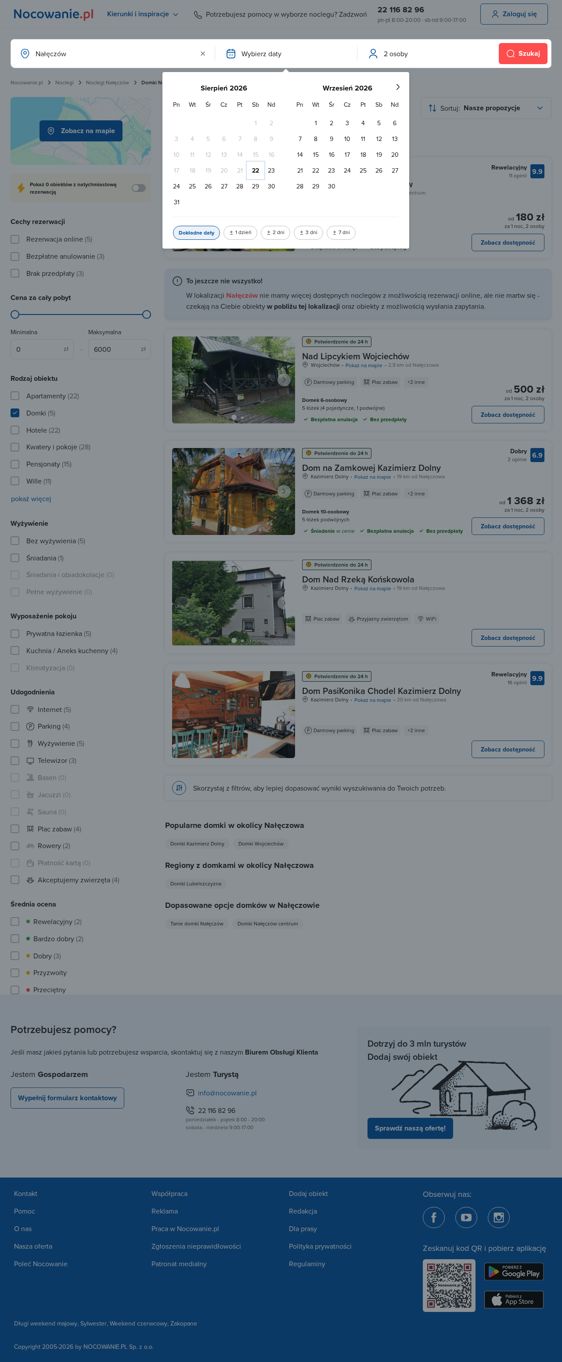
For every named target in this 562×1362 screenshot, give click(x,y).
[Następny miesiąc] (398, 87)
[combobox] (111, 54)
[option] (255, 123)
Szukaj (529, 53)
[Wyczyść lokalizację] (203, 54)
